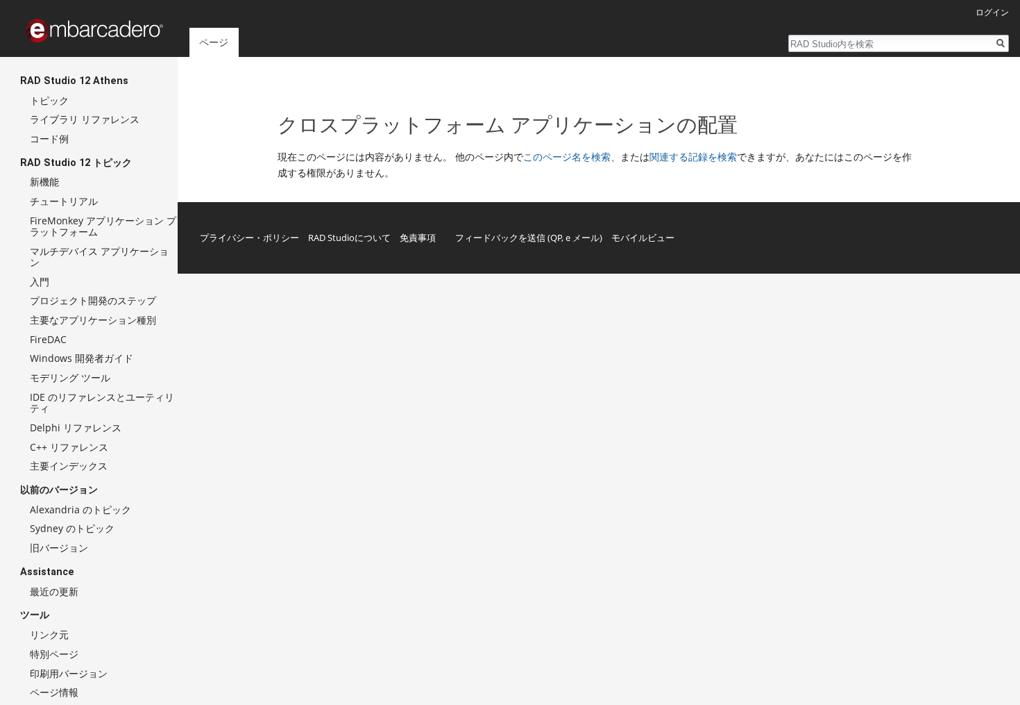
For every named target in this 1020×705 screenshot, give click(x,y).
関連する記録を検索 (693, 156)
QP (556, 237)
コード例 (49, 138)
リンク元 (49, 634)
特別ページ (54, 654)
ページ (213, 42)
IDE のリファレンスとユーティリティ (102, 402)
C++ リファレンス (69, 447)
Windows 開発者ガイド (81, 358)
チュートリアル (64, 201)
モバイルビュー (642, 237)
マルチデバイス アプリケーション (99, 256)
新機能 (44, 181)
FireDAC (48, 339)
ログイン (992, 12)
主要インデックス (69, 465)
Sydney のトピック (72, 528)
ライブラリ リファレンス (84, 119)
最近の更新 (54, 591)
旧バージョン (59, 547)
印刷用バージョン (69, 673)
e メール (583, 237)
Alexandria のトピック (80, 509)
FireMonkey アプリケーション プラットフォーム (103, 226)
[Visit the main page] (94, 30)
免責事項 (418, 237)
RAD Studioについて (349, 237)
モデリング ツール (70, 377)
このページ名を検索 (567, 156)
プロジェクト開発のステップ (93, 300)
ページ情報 (54, 692)
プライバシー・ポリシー (249, 237)
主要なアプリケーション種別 (93, 319)
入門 (39, 281)
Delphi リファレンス (75, 427)
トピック (49, 100)
